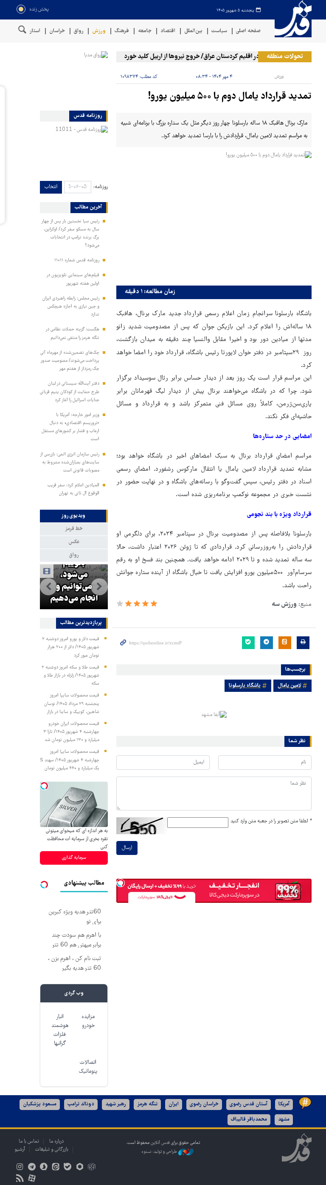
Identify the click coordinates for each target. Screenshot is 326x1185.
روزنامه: (100, 187)
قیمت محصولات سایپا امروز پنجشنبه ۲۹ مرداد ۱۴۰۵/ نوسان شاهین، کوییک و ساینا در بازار (71, 703)
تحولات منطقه (285, 56)
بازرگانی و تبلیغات (51, 1149)
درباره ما (56, 1141)
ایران (174, 1104)
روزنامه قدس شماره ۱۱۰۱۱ (76, 260)
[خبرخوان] (19, 1179)
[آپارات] (31, 1179)
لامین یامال (289, 685)
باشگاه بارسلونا (245, 685)
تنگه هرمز (147, 1104)
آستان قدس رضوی (248, 1104)
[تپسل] (120, 883)
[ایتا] (56, 1168)
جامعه (145, 31)
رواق (78, 31)
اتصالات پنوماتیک (88, 1067)
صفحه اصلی (248, 31)
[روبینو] (79, 1168)
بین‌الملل (193, 31)
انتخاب (51, 187)
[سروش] (43, 1168)
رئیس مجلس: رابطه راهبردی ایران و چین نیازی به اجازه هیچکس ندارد (70, 306)
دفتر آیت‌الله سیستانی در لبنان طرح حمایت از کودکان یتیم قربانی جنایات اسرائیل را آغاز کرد (69, 391)
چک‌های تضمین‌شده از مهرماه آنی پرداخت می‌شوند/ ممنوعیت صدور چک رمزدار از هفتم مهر (69, 361)
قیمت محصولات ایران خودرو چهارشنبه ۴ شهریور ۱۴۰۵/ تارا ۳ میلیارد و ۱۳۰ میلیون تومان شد (71, 732)
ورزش (99, 31)
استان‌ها (31, 31)
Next (48, 586)
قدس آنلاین (290, 18)
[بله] (67, 1168)
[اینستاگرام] (19, 1168)
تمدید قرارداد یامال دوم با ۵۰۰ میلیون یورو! (230, 97)
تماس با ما (29, 1141)
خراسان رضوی (204, 1104)
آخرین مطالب (88, 207)
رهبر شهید (115, 1104)
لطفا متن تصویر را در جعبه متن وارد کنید (271, 821)
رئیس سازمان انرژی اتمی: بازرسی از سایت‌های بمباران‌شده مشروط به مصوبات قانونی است (69, 462)
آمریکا (283, 1104)
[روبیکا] (91, 1168)
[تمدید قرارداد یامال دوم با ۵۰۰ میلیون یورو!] (214, 216)
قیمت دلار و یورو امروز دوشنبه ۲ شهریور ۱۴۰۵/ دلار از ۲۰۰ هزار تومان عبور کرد (70, 647)
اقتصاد (167, 31)
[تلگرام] (31, 1168)
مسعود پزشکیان (39, 1104)
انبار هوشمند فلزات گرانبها (59, 1030)
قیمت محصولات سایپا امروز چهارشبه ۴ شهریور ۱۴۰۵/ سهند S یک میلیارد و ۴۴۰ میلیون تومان (69, 760)
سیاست (219, 31)
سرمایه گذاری (74, 857)
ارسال (127, 848)
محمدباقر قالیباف (249, 1119)
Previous (99, 586)
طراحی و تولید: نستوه (159, 1152)
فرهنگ (122, 31)
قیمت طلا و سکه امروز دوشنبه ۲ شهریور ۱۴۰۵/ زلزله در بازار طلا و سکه (70, 675)
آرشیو (19, 1149)
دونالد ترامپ (80, 1104)
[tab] (74, 516)
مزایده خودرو (88, 1021)
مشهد (283, 1119)
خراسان (57, 31)
